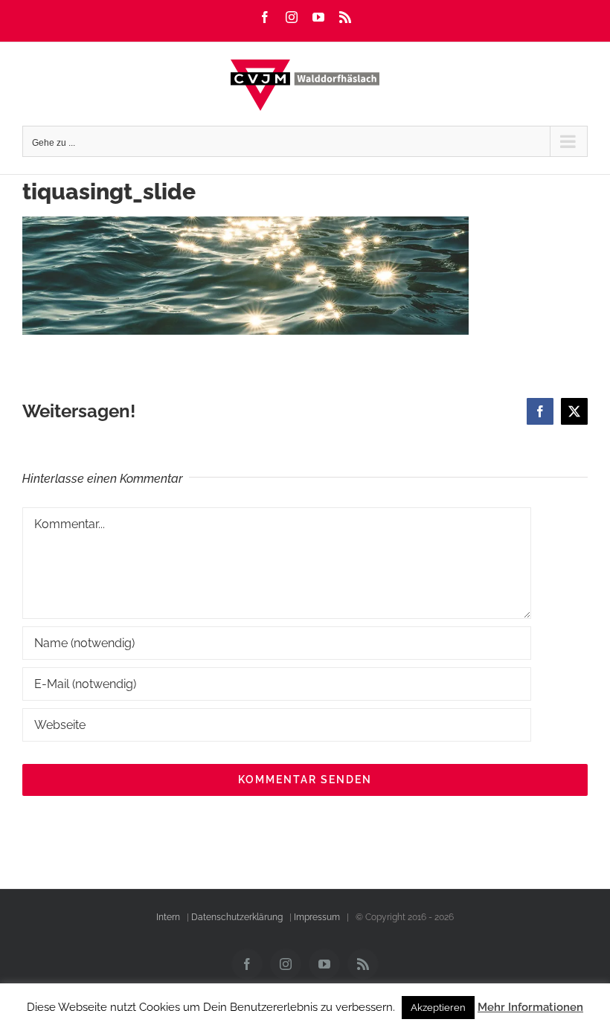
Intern (168, 917)
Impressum (317, 917)
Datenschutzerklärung (237, 917)
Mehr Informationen (530, 1007)
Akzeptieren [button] (438, 1007)
